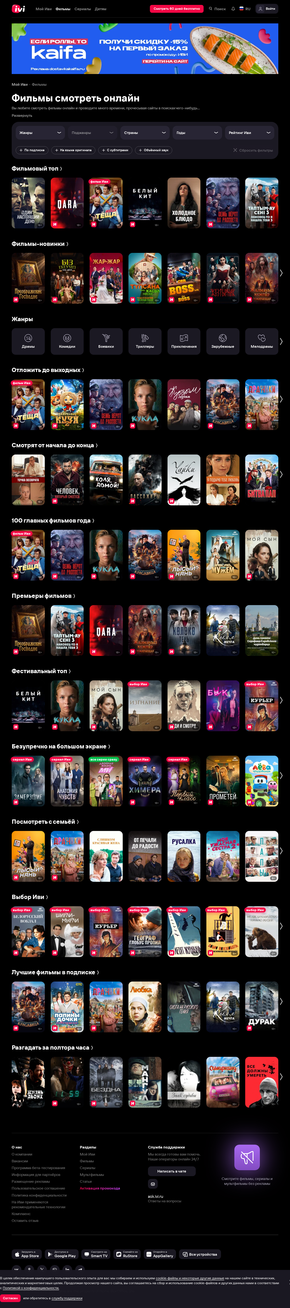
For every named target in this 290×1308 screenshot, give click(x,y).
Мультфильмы (92, 1175)
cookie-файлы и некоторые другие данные (190, 1278)
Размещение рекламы (31, 1181)
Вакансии (20, 1161)
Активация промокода (100, 1188)
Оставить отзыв (25, 1220)
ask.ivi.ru (155, 1196)
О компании (22, 1154)
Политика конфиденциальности (39, 1195)
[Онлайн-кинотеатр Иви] (20, 9)
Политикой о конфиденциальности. (31, 1288)
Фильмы (87, 1161)
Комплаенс (21, 1214)
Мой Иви (87, 1154)
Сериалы (87, 1168)
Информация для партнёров (36, 1175)
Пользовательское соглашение (38, 1188)
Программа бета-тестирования (38, 1168)
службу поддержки (67, 1298)
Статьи (86, 1181)
